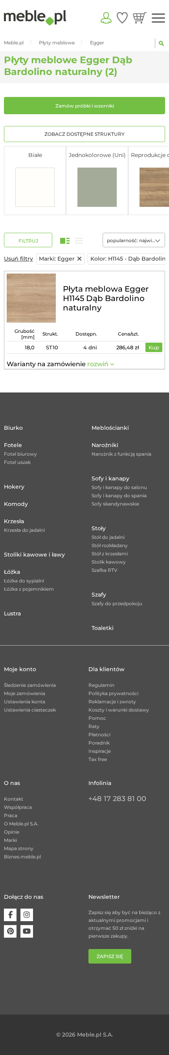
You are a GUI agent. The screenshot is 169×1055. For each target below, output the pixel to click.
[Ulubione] (122, 18)
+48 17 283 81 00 (117, 799)
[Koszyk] (140, 18)
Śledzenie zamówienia (30, 685)
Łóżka (12, 571)
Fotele (13, 445)
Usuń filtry (18, 258)
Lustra (12, 613)
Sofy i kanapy (110, 478)
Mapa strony (18, 848)
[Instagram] (26, 915)
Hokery (14, 486)
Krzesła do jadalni (24, 530)
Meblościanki (110, 427)
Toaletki (103, 628)
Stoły (99, 528)
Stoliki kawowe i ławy (34, 554)
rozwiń (97, 364)
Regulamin (101, 685)
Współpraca (18, 807)
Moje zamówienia (24, 693)
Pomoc (97, 718)
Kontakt (13, 799)
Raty (93, 726)
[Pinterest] (10, 931)
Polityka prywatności (113, 693)
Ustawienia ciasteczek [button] (30, 710)
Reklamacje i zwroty (112, 702)
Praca (10, 815)
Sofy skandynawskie (115, 504)
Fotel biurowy (20, 454)
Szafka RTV (105, 570)
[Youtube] (26, 931)
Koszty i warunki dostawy (118, 710)
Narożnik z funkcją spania (121, 454)
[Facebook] (10, 915)
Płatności (99, 734)
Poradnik (99, 743)
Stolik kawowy (109, 562)
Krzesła (14, 521)
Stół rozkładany (110, 545)
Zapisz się (110, 956)
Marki (10, 840)
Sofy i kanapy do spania (119, 495)
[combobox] (134, 240)
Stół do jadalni (108, 537)
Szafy (99, 594)
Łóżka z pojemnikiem (29, 589)
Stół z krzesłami (110, 554)
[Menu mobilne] (158, 18)
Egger (57, 258)
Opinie (11, 832)
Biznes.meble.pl (22, 857)
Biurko (13, 427)
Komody (16, 503)
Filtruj (28, 241)
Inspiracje (99, 751)
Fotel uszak (17, 462)
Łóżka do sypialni (24, 581)
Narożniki (105, 445)
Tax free (97, 759)
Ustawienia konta (24, 702)
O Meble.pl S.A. (21, 824)
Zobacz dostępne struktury (84, 134)
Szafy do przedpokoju (117, 603)
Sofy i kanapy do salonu (119, 487)
